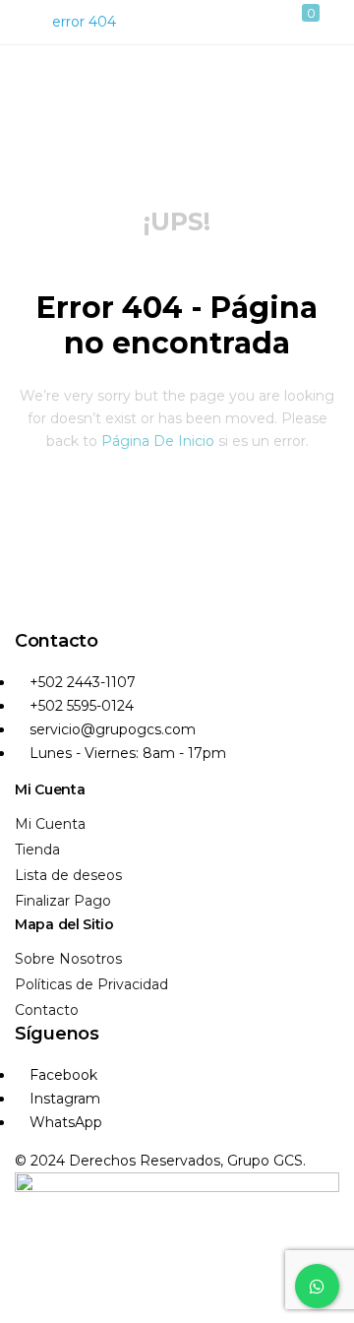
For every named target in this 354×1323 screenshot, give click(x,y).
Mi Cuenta (50, 824)
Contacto (47, 1010)
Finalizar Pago (63, 901)
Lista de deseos (68, 875)
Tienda (37, 849)
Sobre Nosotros (68, 959)
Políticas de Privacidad (91, 984)
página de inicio (157, 441)
